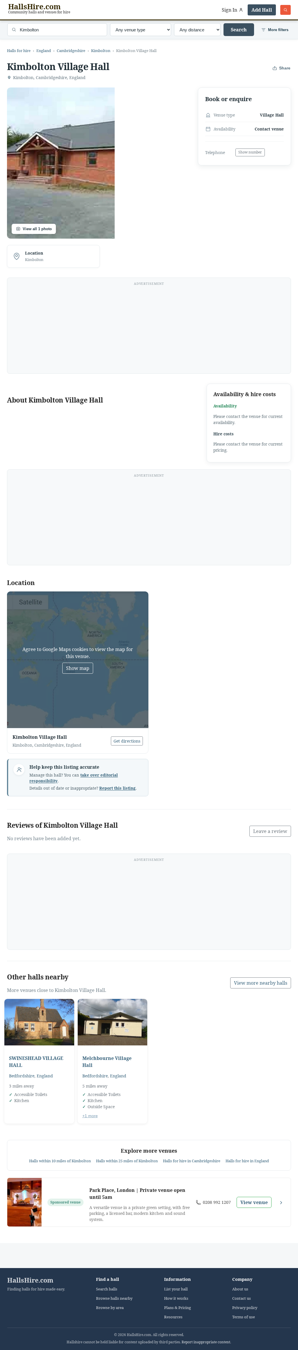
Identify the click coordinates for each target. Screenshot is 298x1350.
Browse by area (110, 1307)
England (43, 50)
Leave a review (270, 831)
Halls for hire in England (247, 1160)
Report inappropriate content (206, 1342)
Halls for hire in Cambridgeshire (191, 1160)
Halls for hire (19, 50)
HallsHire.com (30, 1280)
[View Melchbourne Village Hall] (113, 1022)
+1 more (90, 1115)
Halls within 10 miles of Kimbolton (60, 1160)
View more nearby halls (260, 983)
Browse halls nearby (114, 1298)
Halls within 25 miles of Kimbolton (127, 1160)
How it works (176, 1298)
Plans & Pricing (177, 1307)
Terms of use (243, 1317)
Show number (250, 152)
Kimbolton (100, 50)
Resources (173, 1317)
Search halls (106, 1289)
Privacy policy (244, 1307)
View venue (254, 1202)
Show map (77, 668)
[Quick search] (285, 10)
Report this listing (117, 788)
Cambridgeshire (71, 50)
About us (240, 1289)
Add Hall (261, 10)
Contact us (241, 1298)
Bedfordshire (21, 1076)
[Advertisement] (149, 329)
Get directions (126, 741)
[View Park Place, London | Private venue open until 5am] (24, 1202)
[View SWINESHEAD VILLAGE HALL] (39, 1022)
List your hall (176, 1289)
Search (239, 29)
